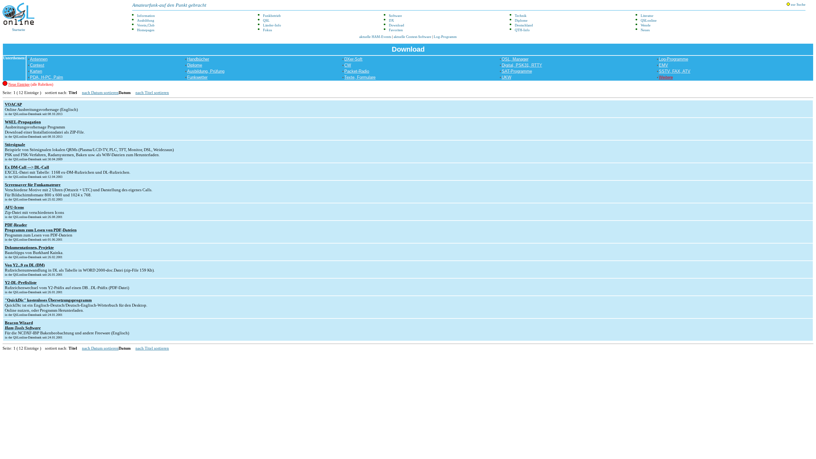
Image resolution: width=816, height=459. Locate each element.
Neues (645, 30)
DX (391, 20)
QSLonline (649, 20)
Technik (521, 16)
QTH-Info (522, 30)
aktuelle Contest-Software (412, 37)
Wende (646, 25)
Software (395, 16)
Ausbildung (145, 20)
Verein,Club (146, 25)
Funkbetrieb (272, 16)
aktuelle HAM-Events (375, 37)
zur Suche (797, 4)
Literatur (647, 16)
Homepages (145, 30)
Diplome (521, 20)
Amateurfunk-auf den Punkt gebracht (169, 5)
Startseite (18, 30)
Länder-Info (272, 25)
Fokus (267, 30)
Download (396, 25)
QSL (266, 20)
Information (146, 16)
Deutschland (524, 25)
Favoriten (396, 30)
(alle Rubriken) (30, 84)
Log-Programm (445, 37)
